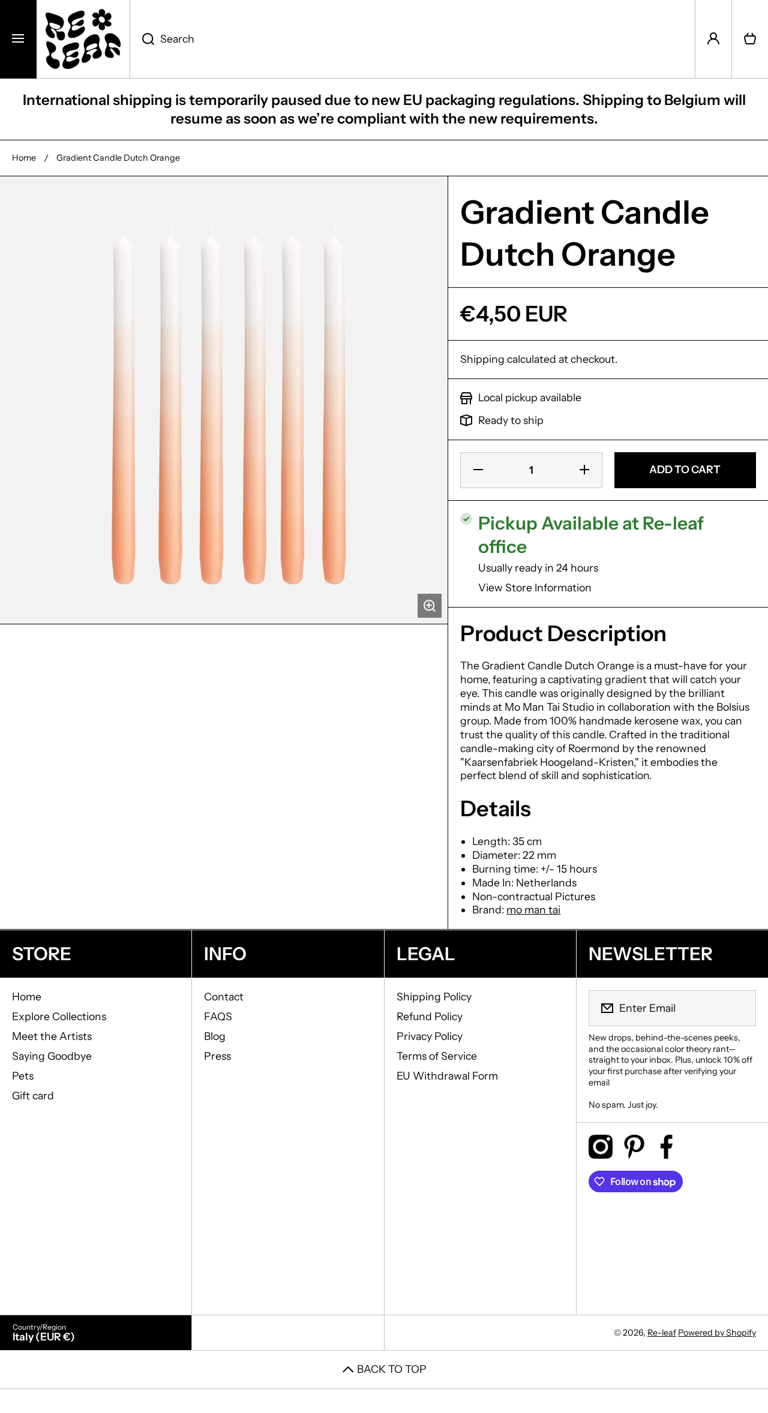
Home (24, 157)
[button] (750, 39)
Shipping (482, 359)
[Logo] (83, 39)
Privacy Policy (430, 1036)
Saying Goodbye (52, 1056)
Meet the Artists (52, 1036)
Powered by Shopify (717, 1332)
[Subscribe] (739, 1008)
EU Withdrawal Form (447, 1075)
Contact (224, 996)
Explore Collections (59, 1016)
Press (217, 1056)
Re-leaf (661, 1332)
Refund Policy (430, 1016)
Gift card (33, 1095)
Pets (23, 1075)
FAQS (218, 1016)
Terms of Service (437, 1056)
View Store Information (535, 587)
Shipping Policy (434, 996)
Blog (215, 1036)
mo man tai (533, 909)
